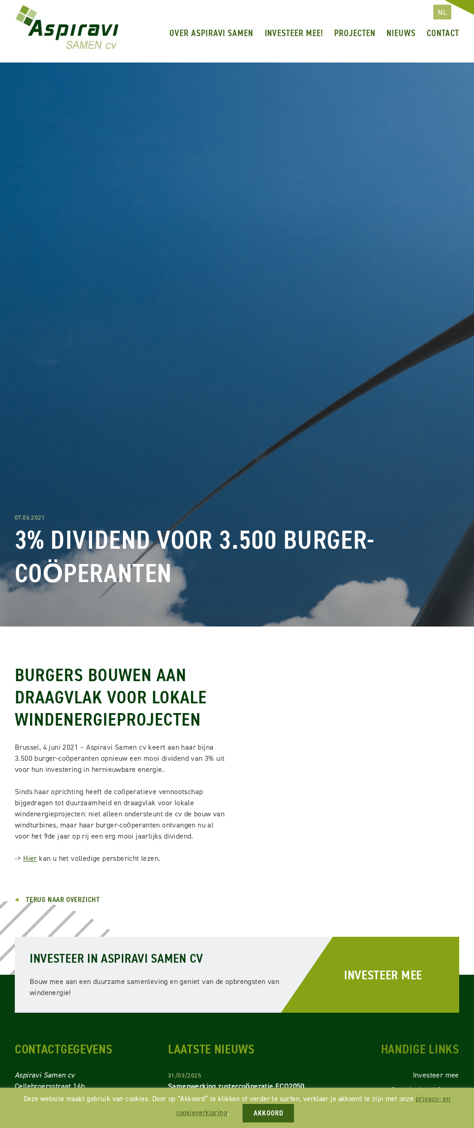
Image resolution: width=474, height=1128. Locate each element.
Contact (443, 33)
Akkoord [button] (268, 1113)
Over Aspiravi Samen (211, 33)
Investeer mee (383, 974)
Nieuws (401, 33)
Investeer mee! (294, 33)
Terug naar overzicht (63, 899)
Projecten (354, 33)
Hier (30, 858)
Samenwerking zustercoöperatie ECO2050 (236, 1086)
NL (442, 12)
